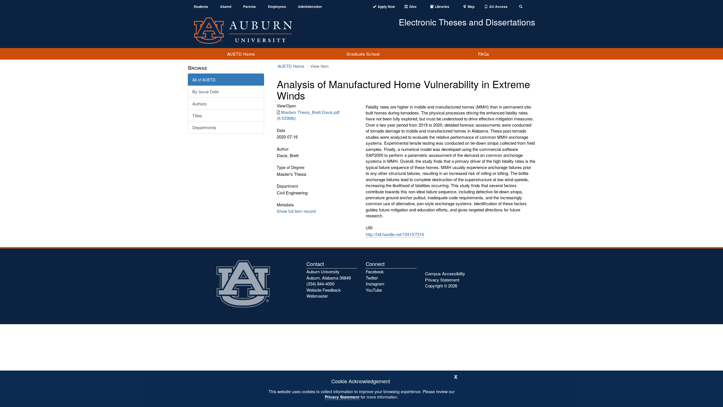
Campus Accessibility (445, 273)
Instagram (375, 284)
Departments (204, 127)
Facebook (375, 271)
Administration (310, 6)
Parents (249, 6)
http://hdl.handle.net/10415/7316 (395, 234)
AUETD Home (241, 54)
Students (201, 6)
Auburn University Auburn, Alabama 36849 (328, 274)
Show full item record (296, 211)
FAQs (483, 54)
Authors (199, 104)
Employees (277, 6)
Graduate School (363, 54)
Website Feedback (323, 290)
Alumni (225, 6)
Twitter (372, 278)
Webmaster (317, 296)
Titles (197, 115)
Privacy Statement (342, 397)
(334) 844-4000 (320, 284)
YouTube (374, 290)
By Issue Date (205, 91)
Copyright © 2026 (441, 286)
